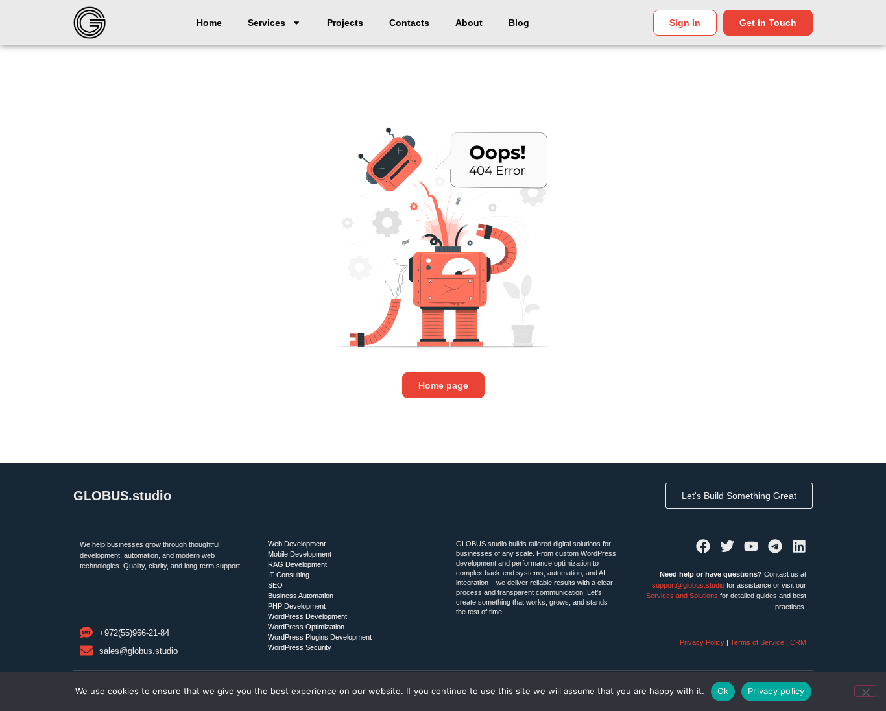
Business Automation (300, 595)
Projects (345, 23)
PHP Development (297, 606)
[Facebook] (703, 546)
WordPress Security (299, 647)
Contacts (409, 23)
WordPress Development (307, 616)
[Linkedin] (799, 546)
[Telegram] (775, 546)
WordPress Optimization (306, 627)
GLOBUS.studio (122, 495)
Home (209, 23)
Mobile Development (299, 554)
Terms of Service (757, 642)
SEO (275, 585)
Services (266, 23)
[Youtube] (751, 546)
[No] (865, 691)
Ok (723, 691)
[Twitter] (727, 546)
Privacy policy (776, 691)
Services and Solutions (682, 595)
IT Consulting (288, 575)
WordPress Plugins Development (320, 637)
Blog (519, 23)
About (469, 23)
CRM (798, 642)
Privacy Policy (703, 642)
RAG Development (297, 564)
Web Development (297, 544)
